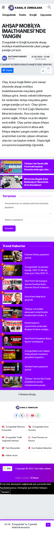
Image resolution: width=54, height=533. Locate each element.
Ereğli (33, 15)
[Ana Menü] (3, 7)
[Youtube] (32, 415)
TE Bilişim (34, 478)
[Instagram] (27, 415)
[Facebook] (16, 415)
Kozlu (22, 15)
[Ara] (49, 7)
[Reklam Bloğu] (27, 394)
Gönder (9, 228)
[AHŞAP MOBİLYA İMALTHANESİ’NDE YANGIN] (27, 65)
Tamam (5, 492)
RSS (9, 468)
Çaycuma (45, 15)
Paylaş (9, 70)
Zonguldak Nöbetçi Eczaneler (13, 428)
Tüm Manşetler (12, 448)
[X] (21, 415)
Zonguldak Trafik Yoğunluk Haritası (12, 439)
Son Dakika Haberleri (42, 448)
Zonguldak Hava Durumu (38, 428)
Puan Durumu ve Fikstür (38, 439)
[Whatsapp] (37, 415)
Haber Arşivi (12, 455)
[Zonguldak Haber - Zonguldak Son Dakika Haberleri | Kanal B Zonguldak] (25, 7)
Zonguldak (9, 15)
